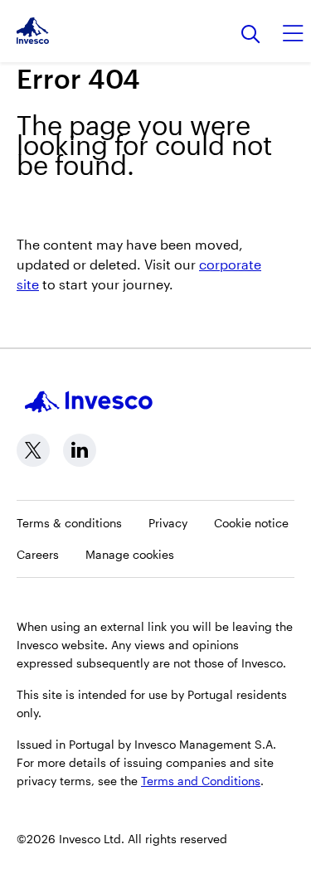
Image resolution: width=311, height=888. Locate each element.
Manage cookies (129, 554)
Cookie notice (251, 523)
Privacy (167, 523)
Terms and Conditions (200, 781)
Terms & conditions (69, 523)
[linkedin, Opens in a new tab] (79, 450)
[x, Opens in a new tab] (33, 450)
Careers (38, 554)
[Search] (250, 35)
